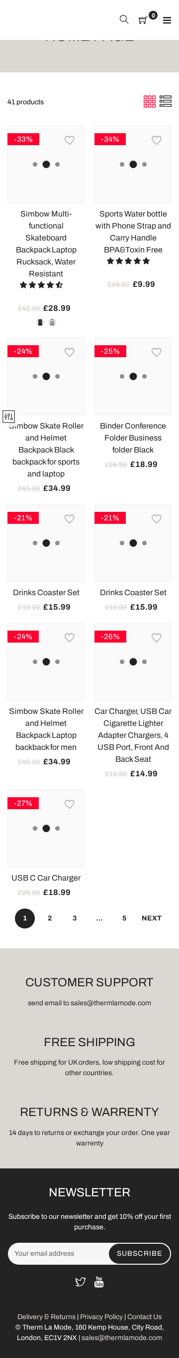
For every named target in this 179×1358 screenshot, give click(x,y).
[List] (166, 101)
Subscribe (139, 1253)
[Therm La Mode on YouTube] (98, 1283)
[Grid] (150, 101)
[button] (42, 285)
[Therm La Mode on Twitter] (80, 1283)
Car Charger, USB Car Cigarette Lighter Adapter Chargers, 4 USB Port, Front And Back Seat (133, 735)
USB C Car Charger (46, 878)
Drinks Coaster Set (46, 592)
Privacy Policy (101, 1317)
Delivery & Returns (47, 1317)
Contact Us (144, 1317)
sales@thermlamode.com (122, 1338)
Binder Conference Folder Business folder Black (133, 438)
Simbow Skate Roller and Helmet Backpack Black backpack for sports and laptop (46, 450)
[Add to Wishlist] (70, 141)
